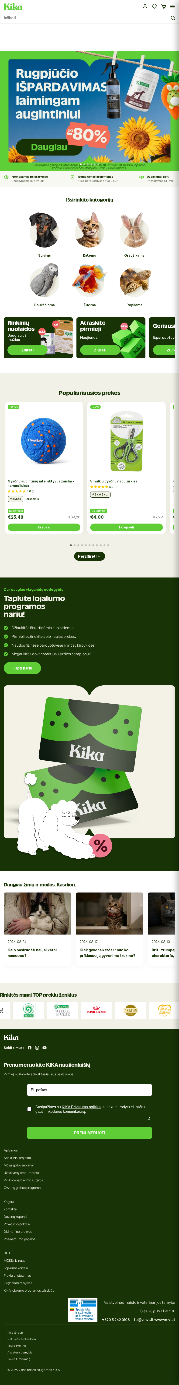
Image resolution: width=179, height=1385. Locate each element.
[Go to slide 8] (97, 545)
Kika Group (15, 1332)
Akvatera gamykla (19, 1352)
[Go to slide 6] (98, 164)
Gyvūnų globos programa (22, 1188)
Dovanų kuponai (15, 1217)
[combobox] (89, 18)
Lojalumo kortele (16, 1268)
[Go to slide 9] (101, 545)
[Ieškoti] (174, 18)
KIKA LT (58, 1370)
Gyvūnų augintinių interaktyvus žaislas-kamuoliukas (41, 483)
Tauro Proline (16, 1345)
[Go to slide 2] (84, 164)
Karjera (9, 1202)
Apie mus (11, 1150)
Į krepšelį (44, 527)
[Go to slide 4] (91, 164)
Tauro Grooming (19, 1359)
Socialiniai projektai (17, 1158)
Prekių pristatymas (17, 1275)
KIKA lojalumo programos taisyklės (29, 1290)
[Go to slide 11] (108, 545)
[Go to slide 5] (95, 164)
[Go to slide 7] (93, 545)
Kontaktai (10, 1209)
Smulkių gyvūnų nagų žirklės (113, 481)
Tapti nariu (22, 668)
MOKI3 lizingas (14, 1260)
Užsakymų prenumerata (21, 1173)
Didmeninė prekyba (18, 1231)
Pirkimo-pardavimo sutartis (23, 1180)
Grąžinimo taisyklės (18, 1283)
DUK (7, 1253)
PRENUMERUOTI (89, 1133)
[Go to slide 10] (104, 545)
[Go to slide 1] (81, 164)
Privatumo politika (17, 1224)
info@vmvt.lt (142, 1319)
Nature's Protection (21, 1339)
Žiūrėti (27, 350)
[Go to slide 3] (88, 164)
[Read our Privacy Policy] (149, 1118)
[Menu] (172, 6)
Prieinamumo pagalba (19, 1239)
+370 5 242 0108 (116, 1319)
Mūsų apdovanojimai (19, 1165)
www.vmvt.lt (164, 1319)
